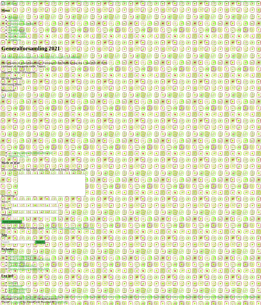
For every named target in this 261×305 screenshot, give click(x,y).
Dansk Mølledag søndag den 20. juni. (30, 259)
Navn (5, 201)
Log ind (13, 282)
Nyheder (13, 26)
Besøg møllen (16, 29)
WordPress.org (17, 292)
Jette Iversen (8, 56)
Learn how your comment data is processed (69, 227)
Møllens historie (17, 36)
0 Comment (73, 56)
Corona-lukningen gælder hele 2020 (31, 152)
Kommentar (9, 195)
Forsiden (13, 17)
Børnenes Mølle (17, 33)
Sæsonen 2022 (17, 20)
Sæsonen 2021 (19, 155)
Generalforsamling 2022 (22, 256)
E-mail (6, 208)
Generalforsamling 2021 (22, 265)
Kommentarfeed (18, 288)
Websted (6, 214)
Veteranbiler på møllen (21, 23)
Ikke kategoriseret (26, 56)
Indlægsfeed (15, 285)
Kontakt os (15, 39)
